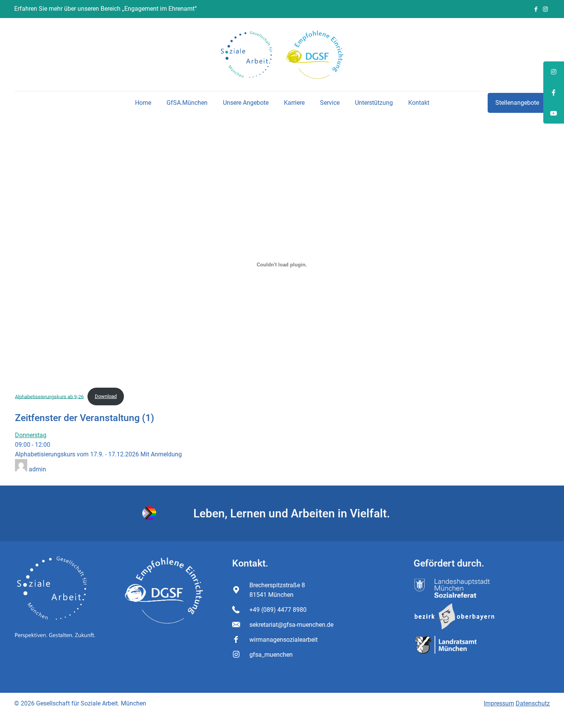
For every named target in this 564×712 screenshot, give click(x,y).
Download (106, 396)
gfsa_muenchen (271, 654)
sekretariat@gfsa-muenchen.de (291, 624)
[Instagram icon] (545, 9)
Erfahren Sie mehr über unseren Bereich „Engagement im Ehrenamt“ (105, 8)
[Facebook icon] (536, 9)
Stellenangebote (517, 102)
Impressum (499, 703)
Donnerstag (30, 435)
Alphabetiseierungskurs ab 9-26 (49, 396)
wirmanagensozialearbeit (283, 639)
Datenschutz (533, 703)
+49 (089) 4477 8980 (278, 609)
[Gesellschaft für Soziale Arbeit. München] (282, 54)
